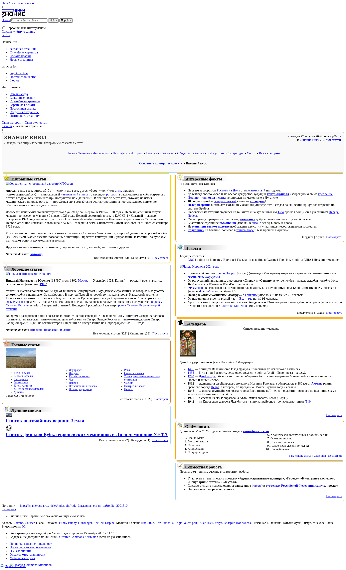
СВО (191, 259)
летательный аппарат (75, 194)
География (120, 153)
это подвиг (257, 201)
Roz (158, 523)
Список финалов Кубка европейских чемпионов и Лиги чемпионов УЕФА (87, 434)
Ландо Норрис (226, 273)
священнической (225, 201)
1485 (191, 372)
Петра (215, 387)
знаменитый (256, 190)
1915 (43, 284)
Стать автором (11, 122)
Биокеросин (21, 379)
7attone (18, 523)
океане (256, 223)
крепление (325, 194)
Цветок (128, 389)
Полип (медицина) (80, 389)
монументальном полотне (210, 226)
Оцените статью (15, 566)
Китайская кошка (79, 376)
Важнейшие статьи (300, 455)
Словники (320, 455)
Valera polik (190, 523)
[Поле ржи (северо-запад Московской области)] (21, 366)
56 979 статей (331, 140)
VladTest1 (206, 523)
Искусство (216, 153)
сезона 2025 (196, 277)
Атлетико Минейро (233, 305)
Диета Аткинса (23, 385)
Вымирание (21, 382)
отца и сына (217, 197)
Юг (24, 526)
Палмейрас (207, 291)
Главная (7, 126)
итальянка (247, 219)
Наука (70, 153)
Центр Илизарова (134, 386)
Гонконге (251, 295)
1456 (191, 369)
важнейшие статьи (256, 431)
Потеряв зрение (199, 204)
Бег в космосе (22, 372)
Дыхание (19, 392)
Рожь (127, 370)
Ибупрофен (75, 370)
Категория (9, 509)
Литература (235, 153)
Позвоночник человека (83, 386)
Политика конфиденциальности (31, 543)
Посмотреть (160, 257)
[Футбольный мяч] (9, 430)
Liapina (110, 523)
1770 (191, 376)
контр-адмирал (278, 194)
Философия (101, 153)
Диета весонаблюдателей (29, 388)
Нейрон (73, 382)
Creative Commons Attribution (78, 537)
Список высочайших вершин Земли (45, 420)
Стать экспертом (36, 122)
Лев (71, 379)
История (136, 153)
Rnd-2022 (147, 523)
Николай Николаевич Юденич (50, 329)
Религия (200, 153)
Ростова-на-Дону (228, 190)
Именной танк (197, 197)
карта (257, 485)
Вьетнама (245, 298)
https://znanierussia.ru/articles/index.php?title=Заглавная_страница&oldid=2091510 (74, 505)
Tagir (178, 523)
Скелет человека (134, 373)
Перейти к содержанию (18, 3)
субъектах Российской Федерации (290, 485)
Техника (84, 153)
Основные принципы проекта (160, 163)
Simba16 (168, 523)
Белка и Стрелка (23, 376)
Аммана (316, 383)
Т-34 (281, 212)
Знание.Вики (311, 140)
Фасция (128, 382)
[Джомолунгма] (9, 416)
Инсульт (73, 373)
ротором (112, 194)
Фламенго (196, 287)
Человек (168, 153)
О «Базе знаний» (21, 551)
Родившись (196, 230)
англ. (118, 190)
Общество (184, 153)
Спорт (251, 153)
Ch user (29, 523)
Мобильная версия (22, 558)
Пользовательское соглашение (30, 547)
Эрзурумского (15, 301)
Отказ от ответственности (27, 554)
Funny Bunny (67, 523)
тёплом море (245, 230)
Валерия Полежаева (237, 523)
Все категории (269, 153)
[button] (3, 27)
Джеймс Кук (207, 376)
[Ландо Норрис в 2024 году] (199, 266)
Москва (83, 280)
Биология (152, 153)
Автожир (36, 254)
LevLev (98, 523)
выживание (227, 223)
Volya (218, 523)
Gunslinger (85, 523)
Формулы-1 (212, 277)
